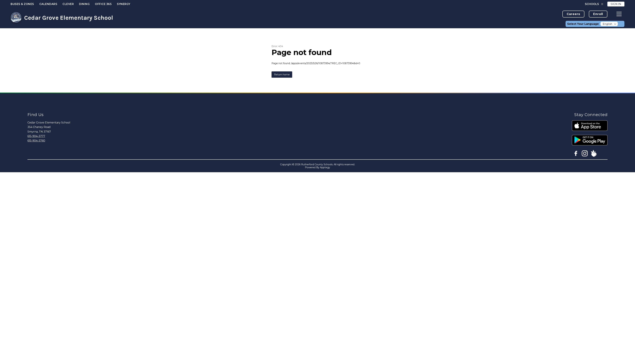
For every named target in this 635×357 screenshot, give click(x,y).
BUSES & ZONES (22, 4)
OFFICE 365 (103, 4)
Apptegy (325, 167)
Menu (619, 14)
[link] (573, 14)
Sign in (616, 4)
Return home (282, 74)
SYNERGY (123, 4)
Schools (592, 4)
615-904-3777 (36, 136)
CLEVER (68, 4)
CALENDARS (48, 4)
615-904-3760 (36, 140)
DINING (84, 4)
